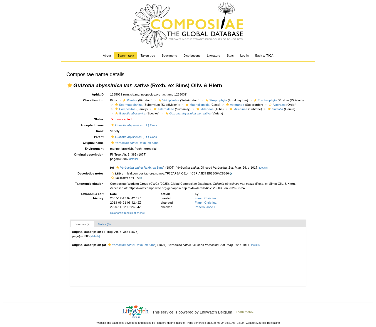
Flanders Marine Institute (170, 322)
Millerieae (207, 109)
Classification (93, 100)
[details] (133, 159)
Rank (100, 131)
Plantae (132, 100)
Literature (213, 55)
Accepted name (92, 125)
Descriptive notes (90, 173)
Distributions (191, 55)
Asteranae (237, 104)
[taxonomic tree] (119, 213)
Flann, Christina (206, 198)
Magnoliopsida (200, 104)
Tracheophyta (267, 100)
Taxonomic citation (89, 183)
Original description (89, 154)
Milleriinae (240, 109)
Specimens (169, 55)
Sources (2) (82, 224)
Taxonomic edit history (92, 196)
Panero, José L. (206, 207)
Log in (244, 55)
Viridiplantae (170, 100)
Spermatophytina (131, 104)
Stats (230, 55)
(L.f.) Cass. (136, 125)
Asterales (279, 104)
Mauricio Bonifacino (268, 322)
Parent (99, 137)
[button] (69, 85)
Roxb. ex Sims (136, 142)
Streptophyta (218, 100)
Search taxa (126, 55)
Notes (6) (104, 224)
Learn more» (245, 312)
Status (99, 119)
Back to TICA (264, 55)
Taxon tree (148, 55)
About (107, 55)
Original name (93, 142)
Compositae (127, 109)
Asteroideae (166, 109)
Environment (94, 148)
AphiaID (98, 94)
